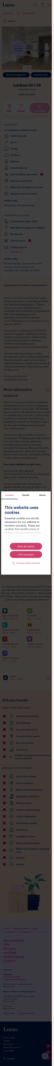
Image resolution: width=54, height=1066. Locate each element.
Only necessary (26, 554)
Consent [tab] (9, 495)
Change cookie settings (28, 563)
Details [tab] (25, 495)
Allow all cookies (25, 546)
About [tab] (42, 495)
